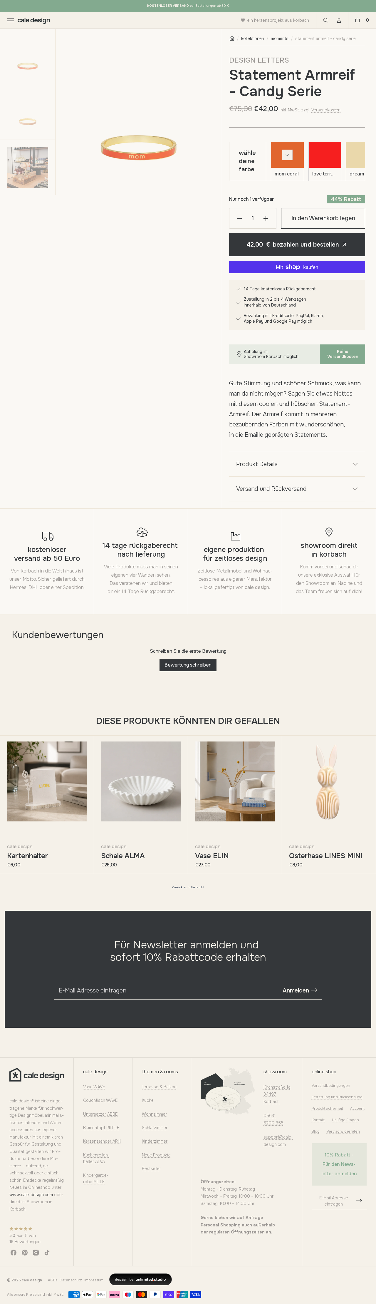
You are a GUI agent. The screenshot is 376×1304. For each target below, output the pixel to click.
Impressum (93, 1280)
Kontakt (318, 1120)
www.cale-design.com (31, 1194)
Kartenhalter (27, 855)
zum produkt (57, 830)
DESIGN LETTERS (259, 60)
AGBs (52, 1280)
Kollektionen (252, 38)
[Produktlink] (47, 781)
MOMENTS (279, 38)
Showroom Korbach (263, 356)
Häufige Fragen (345, 1120)
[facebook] (13, 1252)
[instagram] (36, 1252)
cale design (20, 846)
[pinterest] (25, 1252)
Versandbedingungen (331, 1086)
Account (357, 1109)
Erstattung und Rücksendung (337, 1097)
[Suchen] (325, 20)
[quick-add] (16, 830)
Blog (316, 1131)
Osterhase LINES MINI (325, 855)
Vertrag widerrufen (343, 1131)
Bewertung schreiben (188, 665)
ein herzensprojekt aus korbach (278, 20)
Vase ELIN (212, 855)
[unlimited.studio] (140, 1279)
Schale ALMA (123, 855)
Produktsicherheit (327, 1109)
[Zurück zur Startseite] (231, 38)
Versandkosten (325, 110)
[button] (10, 20)
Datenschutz (71, 1280)
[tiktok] (47, 1252)
